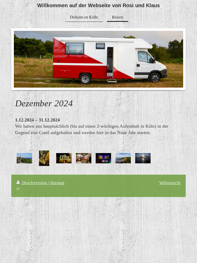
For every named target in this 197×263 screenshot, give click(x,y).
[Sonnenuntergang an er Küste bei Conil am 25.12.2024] (143, 158)
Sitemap (57, 182)
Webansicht (170, 182)
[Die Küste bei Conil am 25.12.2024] (123, 158)
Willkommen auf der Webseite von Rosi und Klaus (98, 5)
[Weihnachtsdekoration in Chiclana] (44, 158)
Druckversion (34, 182)
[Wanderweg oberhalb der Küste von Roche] (24, 158)
